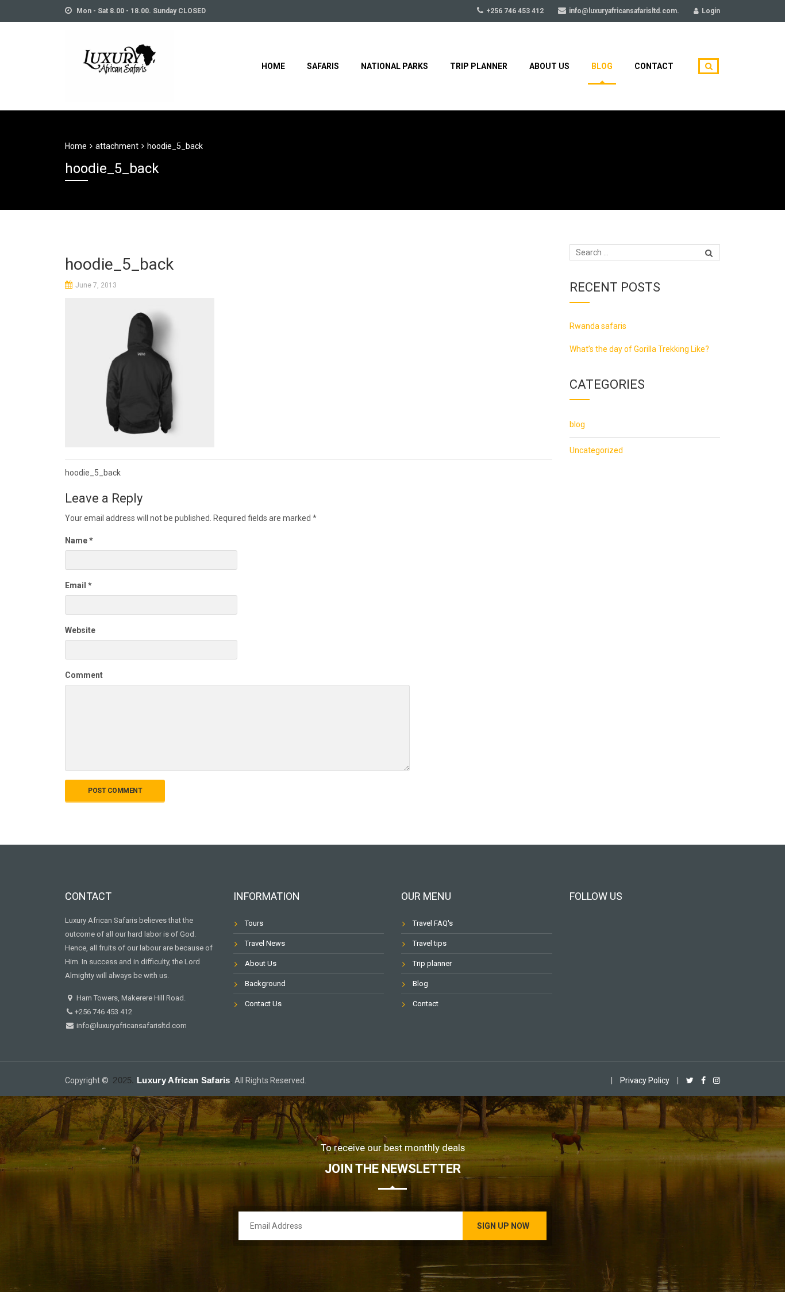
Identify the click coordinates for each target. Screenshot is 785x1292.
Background (265, 983)
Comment (84, 675)
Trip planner (478, 66)
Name (79, 540)
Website (80, 630)
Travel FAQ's (433, 923)
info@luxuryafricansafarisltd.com (131, 1025)
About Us (549, 66)
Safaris (323, 66)
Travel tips (430, 943)
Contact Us (263, 1003)
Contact (654, 66)
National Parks (394, 66)
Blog (602, 66)
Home (273, 66)
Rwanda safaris (597, 326)
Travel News (265, 943)
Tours (254, 923)
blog (577, 424)
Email (78, 585)
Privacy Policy (644, 1080)
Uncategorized (596, 450)
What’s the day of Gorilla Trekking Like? (639, 349)
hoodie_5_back (93, 472)
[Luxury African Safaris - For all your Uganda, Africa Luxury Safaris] (119, 65)
